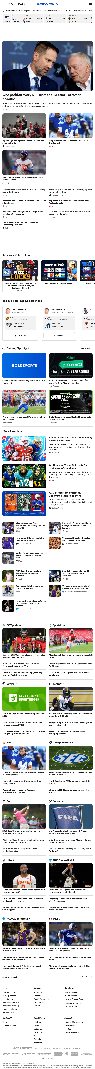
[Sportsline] (28, 1053)
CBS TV (37, 1006)
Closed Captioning (72, 1003)
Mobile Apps (8, 1012)
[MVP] (74, 1053)
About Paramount (41, 999)
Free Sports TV (9, 999)
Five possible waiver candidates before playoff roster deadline (24, 167)
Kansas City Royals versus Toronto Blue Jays (55, 18)
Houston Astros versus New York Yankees (32, 18)
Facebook (38, 1032)
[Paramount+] (44, 1053)
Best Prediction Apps (12, 1006)
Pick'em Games (9, 992)
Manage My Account (73, 1022)
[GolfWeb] (47, 1058)
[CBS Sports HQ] (42, 1048)
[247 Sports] (11, 1053)
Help (4, 1022)
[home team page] (9, 323)
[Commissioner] (61, 1053)
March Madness (9, 1009)
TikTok (36, 1025)
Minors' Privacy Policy (74, 999)
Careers (37, 995)
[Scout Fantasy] (86, 1053)
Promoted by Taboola (83, 977)
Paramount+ (39, 1002)
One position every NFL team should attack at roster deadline (47, 75)
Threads (37, 1039)
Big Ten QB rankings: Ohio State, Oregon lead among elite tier (24, 130)
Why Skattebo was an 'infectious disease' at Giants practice (71, 130)
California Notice (72, 1007)
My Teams (68, 1029)
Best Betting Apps (10, 1002)
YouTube (37, 1022)
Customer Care (9, 1025)
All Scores (16, 18)
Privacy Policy (70, 995)
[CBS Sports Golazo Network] (67, 1048)
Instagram (38, 1029)
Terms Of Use (70, 992)
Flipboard (38, 1042)
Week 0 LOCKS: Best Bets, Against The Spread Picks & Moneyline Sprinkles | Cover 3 (20, 276)
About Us (38, 992)
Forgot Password (71, 1032)
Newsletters (69, 1025)
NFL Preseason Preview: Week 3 (59, 276)
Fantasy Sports (9, 995)
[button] (4, 4)
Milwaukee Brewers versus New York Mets (78, 18)
